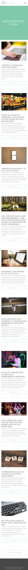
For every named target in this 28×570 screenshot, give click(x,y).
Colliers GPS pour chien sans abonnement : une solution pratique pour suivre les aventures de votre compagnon (13, 220)
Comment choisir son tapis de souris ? (12, 66)
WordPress (17, 567)
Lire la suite (16, 84)
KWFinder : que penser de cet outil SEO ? (12, 273)
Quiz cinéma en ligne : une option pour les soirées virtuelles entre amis (12, 423)
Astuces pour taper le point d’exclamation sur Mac (13, 523)
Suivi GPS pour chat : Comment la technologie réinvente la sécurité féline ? (14, 322)
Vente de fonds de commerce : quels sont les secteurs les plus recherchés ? (13, 118)
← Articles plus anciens (14, 552)
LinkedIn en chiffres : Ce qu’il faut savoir (13, 170)
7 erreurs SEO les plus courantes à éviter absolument (12, 474)
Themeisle (19, 568)
